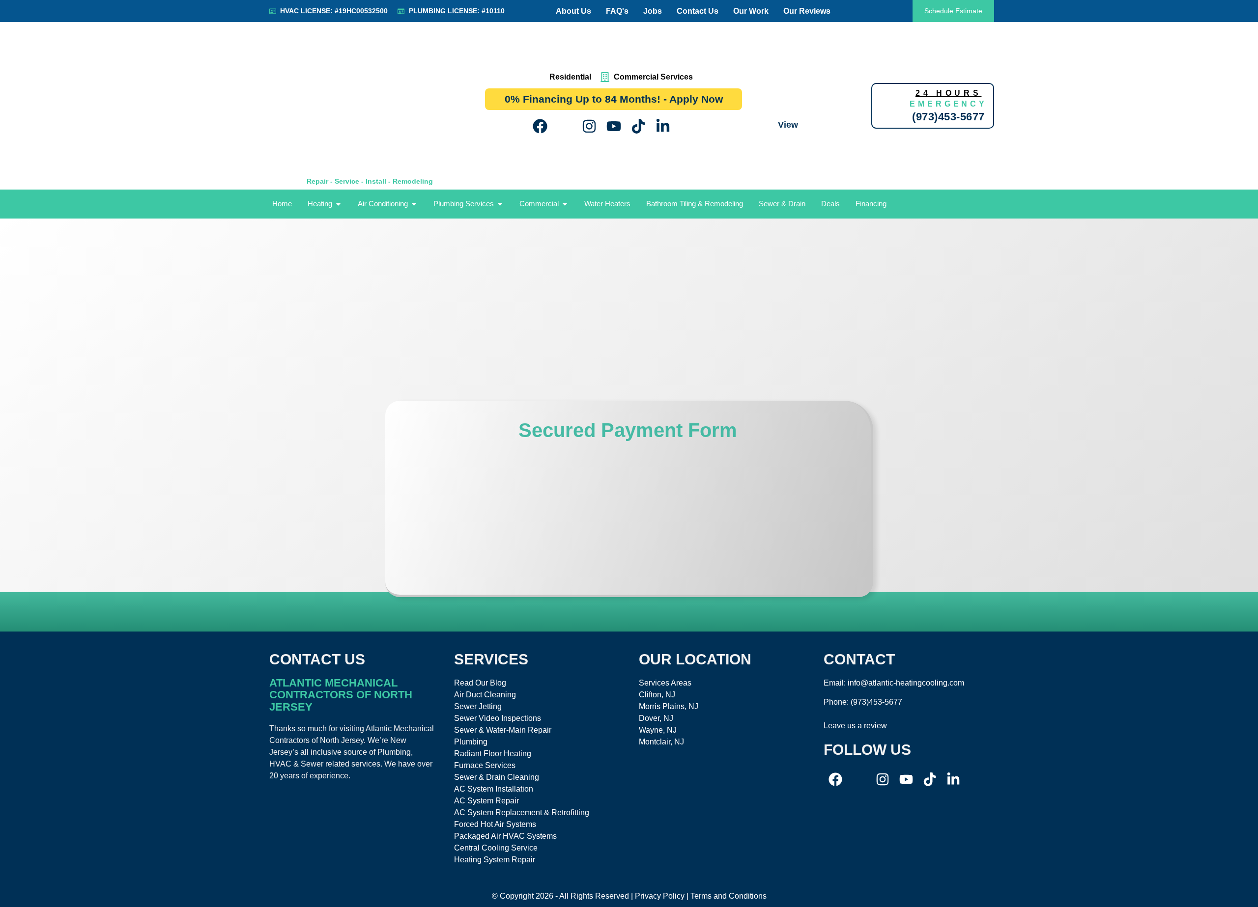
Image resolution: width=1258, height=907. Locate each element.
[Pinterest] (687, 126)
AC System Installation (493, 789)
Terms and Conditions (728, 896)
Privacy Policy (660, 896)
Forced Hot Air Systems (495, 824)
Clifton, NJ (657, 694)
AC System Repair (486, 801)
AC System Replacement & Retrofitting (521, 812)
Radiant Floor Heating (492, 753)
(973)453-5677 (876, 702)
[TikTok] (638, 126)
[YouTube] (613, 126)
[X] (564, 126)
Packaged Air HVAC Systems (505, 836)
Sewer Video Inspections (497, 718)
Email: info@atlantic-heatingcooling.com (894, 683)
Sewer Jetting (478, 706)
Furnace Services (484, 765)
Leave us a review (855, 725)
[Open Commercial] (565, 204)
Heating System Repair (494, 859)
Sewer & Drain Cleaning (496, 777)
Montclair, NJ (661, 742)
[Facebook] (540, 126)
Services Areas (665, 683)
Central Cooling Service (496, 848)
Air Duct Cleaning (485, 694)
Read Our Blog (480, 683)
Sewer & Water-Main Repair (502, 730)
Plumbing (470, 742)
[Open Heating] (338, 204)
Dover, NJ (656, 718)
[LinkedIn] (663, 126)
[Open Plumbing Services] (500, 204)
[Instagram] (589, 126)
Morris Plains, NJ (668, 706)
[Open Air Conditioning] (414, 204)
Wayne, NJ (658, 730)
